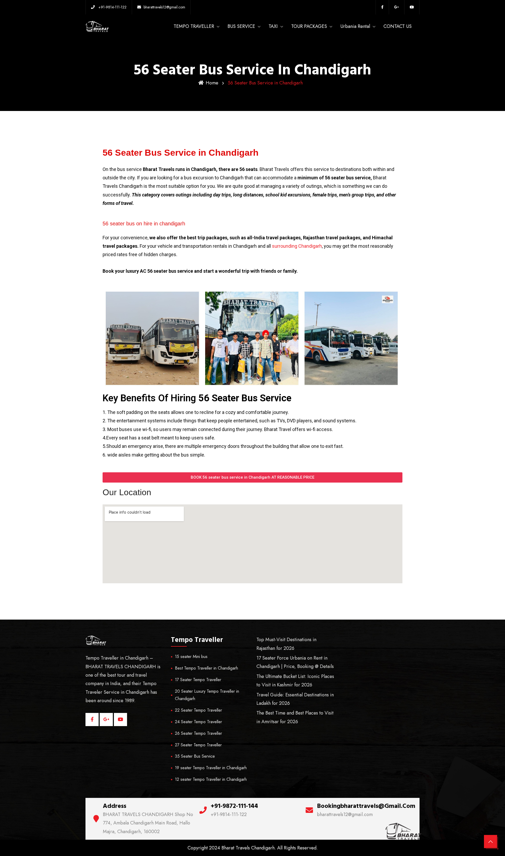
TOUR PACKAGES (309, 26)
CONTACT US (397, 26)
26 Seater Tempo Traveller (198, 733)
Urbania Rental (355, 26)
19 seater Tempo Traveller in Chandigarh (211, 768)
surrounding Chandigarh (297, 246)
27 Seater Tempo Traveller (198, 745)
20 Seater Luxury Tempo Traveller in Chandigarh (207, 695)
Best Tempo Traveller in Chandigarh (206, 668)
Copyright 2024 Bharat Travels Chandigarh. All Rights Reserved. (253, 847)
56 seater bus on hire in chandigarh (144, 223)
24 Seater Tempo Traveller (198, 722)
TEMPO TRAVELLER (194, 26)
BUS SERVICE (241, 26)
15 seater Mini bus (191, 657)
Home (212, 82)
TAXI (273, 26)
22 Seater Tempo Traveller (198, 710)
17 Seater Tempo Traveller (198, 680)
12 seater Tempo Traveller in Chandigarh (211, 779)
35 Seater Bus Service (195, 756)
